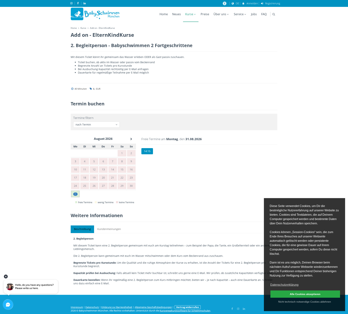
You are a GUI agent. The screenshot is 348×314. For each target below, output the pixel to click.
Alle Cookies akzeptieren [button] (305, 294)
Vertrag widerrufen (187, 307)
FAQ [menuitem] (264, 14)
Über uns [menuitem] (220, 14)
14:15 (147, 151)
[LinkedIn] (244, 308)
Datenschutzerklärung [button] (284, 284)
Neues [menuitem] (176, 14)
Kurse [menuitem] (189, 14)
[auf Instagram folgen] (72, 3)
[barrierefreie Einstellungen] (225, 3)
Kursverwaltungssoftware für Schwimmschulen (185, 310)
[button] (273, 14)
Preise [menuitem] (205, 14)
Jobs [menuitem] (254, 14)
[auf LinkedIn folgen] (85, 3)
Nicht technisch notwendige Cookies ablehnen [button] (304, 301)
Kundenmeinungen (109, 229)
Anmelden (252, 3)
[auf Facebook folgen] (78, 3)
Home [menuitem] (164, 14)
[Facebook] (232, 308)
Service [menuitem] (239, 14)
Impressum (77, 307)
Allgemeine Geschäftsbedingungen (153, 307)
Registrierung (272, 3)
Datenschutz (92, 307)
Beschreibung (82, 229)
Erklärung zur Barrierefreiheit (116, 307)
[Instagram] (238, 308)
